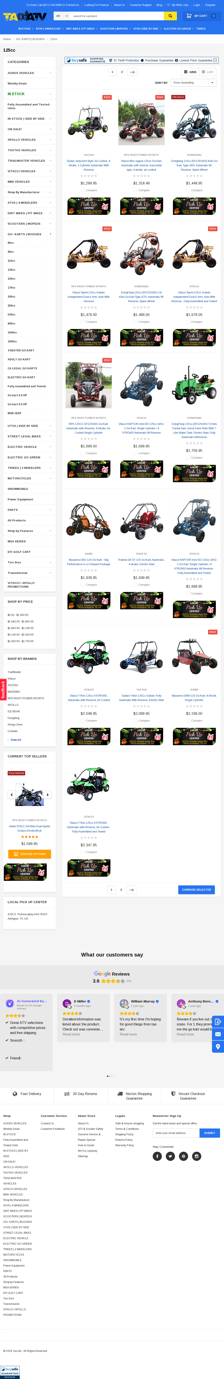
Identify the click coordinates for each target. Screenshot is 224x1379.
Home (7, 39)
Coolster (13, 731)
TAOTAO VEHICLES (22, 150)
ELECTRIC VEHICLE (22, 447)
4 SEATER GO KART (21, 350)
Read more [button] (71, 1034)
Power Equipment (20, 499)
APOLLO (13, 704)
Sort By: (161, 82)
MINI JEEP (14, 413)
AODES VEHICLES (21, 73)
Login (196, 5)
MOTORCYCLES (19, 478)
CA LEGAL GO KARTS (22, 368)
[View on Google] (67, 1003)
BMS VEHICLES (19, 181)
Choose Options (33, 854)
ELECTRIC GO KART (21, 377)
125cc (53, 39)
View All (16, 739)
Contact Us (47, 1123)
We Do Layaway (87, 1150)
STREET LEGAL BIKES (24, 436)
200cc (11, 296)
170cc (11, 287)
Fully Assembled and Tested (27, 386)
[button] (10, 1372)
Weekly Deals (17, 83)
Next (132, 72)
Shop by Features (20, 531)
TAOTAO (13, 685)
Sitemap (83, 1156)
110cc (11, 260)
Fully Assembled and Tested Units (28, 106)
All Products (17, 520)
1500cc (12, 341)
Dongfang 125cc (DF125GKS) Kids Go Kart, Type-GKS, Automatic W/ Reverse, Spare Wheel (194, 165)
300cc (11, 314)
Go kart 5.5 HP (17, 395)
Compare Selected (196, 889)
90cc (11, 252)
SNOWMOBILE (18, 489)
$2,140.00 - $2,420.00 (20, 634)
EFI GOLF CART (19, 552)
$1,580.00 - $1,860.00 (20, 621)
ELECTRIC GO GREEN (177, 28)
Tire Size (14, 562)
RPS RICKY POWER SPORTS (26, 698)
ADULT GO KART (19, 359)
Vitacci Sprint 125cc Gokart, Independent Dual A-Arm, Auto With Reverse (89, 297)
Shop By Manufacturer (24, 192)
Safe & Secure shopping (129, 1123)
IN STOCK (24, 28)
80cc (11, 243)
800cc (11, 323)
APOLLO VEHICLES (22, 139)
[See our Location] (218, 1047)
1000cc (12, 332)
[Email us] (218, 1034)
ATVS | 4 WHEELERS (48, 28)
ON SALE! (15, 129)
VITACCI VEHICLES (21, 171)
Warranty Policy (124, 1145)
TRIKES (201, 28)
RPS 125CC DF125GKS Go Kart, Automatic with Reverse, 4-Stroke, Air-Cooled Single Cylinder (88, 428)
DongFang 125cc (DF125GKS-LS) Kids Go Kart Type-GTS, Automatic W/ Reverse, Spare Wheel (141, 297)
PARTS (13, 510)
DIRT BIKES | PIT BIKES (80, 28)
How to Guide (86, 1145)
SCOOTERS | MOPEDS (114, 28)
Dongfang (13, 718)
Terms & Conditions (127, 1128)
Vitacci (12, 678)
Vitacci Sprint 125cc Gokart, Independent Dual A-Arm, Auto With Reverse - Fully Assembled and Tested (194, 297)
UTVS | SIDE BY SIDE (145, 28)
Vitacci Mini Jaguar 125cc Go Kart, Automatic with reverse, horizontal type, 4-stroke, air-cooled (141, 165)
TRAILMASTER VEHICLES (26, 160)
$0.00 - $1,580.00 (18, 615)
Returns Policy (124, 1139)
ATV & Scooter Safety (90, 1128)
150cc (11, 278)
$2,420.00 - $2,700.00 (20, 641)
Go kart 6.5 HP (17, 404)
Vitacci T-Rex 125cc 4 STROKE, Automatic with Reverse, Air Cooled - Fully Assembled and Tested (88, 827)
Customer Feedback (53, 1128)
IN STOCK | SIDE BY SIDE (26, 118)
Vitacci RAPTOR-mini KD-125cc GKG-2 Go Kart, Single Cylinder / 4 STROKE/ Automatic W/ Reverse (141, 428)
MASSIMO (14, 691)
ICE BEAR (14, 711)
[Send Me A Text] (218, 1022)
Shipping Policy (124, 1134)
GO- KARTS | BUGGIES (30, 39)
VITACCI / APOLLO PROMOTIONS (21, 584)
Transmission (18, 573)
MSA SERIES (17, 541)
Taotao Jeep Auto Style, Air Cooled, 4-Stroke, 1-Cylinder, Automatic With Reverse (88, 165)
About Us (83, 1123)
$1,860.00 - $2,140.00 (20, 628)
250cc (11, 305)
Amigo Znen (15, 724)
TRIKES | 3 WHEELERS (24, 468)
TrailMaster (14, 672)
